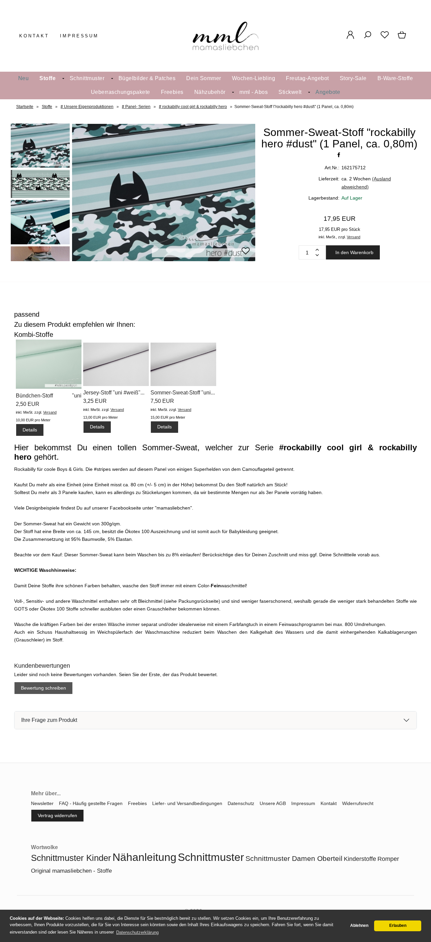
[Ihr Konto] (350, 38)
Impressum (79, 35)
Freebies (172, 92)
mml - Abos (253, 92)
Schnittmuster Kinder (71, 858)
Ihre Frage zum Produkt (49, 720)
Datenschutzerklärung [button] (137, 932)
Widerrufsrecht (357, 803)
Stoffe (47, 78)
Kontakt (34, 35)
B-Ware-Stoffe (395, 78)
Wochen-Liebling (253, 78)
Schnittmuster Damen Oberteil (293, 858)
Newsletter (42, 803)
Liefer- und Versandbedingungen (187, 803)
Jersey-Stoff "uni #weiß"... (113, 392)
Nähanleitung (144, 857)
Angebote (328, 92)
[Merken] (245, 253)
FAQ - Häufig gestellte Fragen (91, 803)
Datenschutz (241, 803)
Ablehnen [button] (359, 925)
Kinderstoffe (360, 859)
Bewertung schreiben (43, 688)
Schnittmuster (87, 78)
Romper (388, 859)
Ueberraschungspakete (120, 92)
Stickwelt (290, 92)
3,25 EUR (95, 401)
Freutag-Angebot (307, 78)
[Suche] (367, 38)
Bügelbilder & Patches (147, 78)
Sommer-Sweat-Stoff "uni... (183, 392)
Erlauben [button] (397, 925)
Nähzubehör (210, 92)
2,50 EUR (27, 404)
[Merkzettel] (384, 38)
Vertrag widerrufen (57, 815)
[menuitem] (23, 78)
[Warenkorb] (402, 38)
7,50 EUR (162, 401)
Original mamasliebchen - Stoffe (71, 871)
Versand (353, 237)
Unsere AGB (273, 803)
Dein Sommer (203, 78)
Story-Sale (353, 78)
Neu (23, 78)
